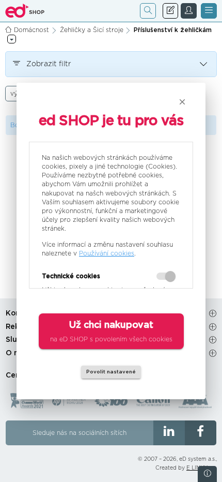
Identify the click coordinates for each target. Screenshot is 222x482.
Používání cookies (106, 253)
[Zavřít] (182, 102)
